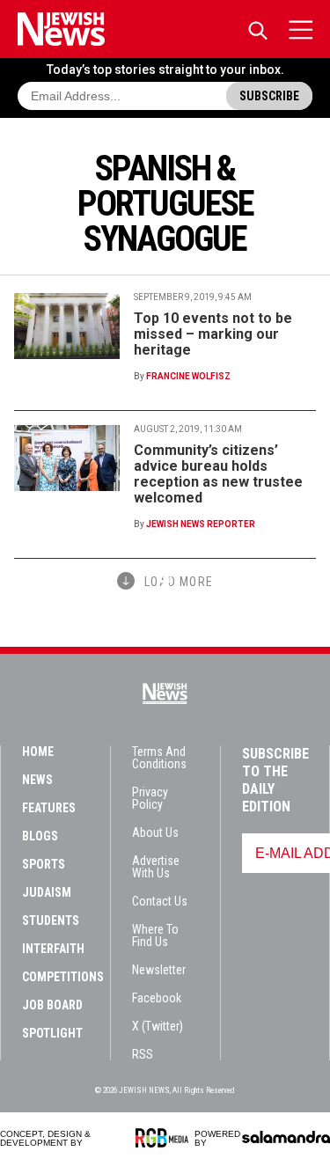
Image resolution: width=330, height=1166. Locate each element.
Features (49, 808)
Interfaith (53, 949)
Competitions (63, 977)
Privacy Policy (150, 798)
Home (38, 751)
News (37, 780)
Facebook (156, 998)
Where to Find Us (155, 935)
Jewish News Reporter (200, 524)
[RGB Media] (165, 1138)
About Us (155, 832)
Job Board (52, 1005)
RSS (142, 1054)
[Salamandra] (286, 1137)
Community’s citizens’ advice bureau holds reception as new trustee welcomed (218, 474)
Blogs (40, 836)
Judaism (46, 892)
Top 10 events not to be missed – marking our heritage (213, 334)
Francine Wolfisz (188, 376)
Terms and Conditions (159, 757)
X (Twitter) (157, 1026)
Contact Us (159, 901)
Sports (43, 864)
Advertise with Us (156, 867)
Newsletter (159, 970)
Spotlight (52, 1033)
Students (50, 920)
